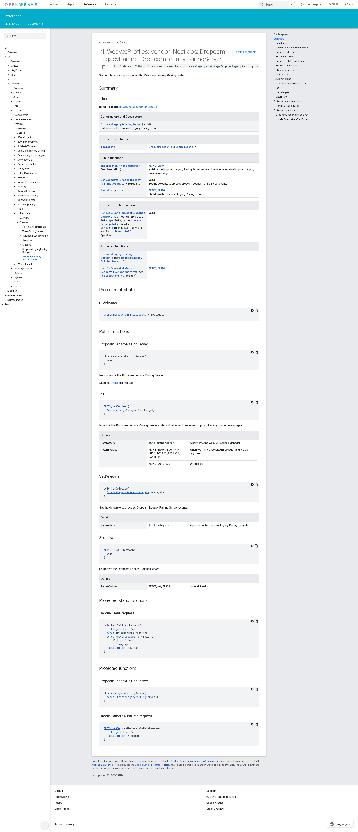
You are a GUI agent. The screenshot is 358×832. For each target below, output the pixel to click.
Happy (71, 4)
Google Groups (215, 802)
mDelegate (108, 147)
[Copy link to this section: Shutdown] (119, 538)
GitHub (333, 4)
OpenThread (62, 808)
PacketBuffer (124, 231)
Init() (115, 383)
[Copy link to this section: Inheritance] (121, 99)
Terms (58, 824)
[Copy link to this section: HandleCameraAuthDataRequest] (156, 716)
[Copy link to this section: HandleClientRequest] (138, 613)
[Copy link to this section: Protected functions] (140, 668)
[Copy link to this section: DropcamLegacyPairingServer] (152, 344)
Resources (111, 4)
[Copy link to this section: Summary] (121, 88)
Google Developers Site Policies (152, 764)
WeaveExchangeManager (124, 165)
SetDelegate (109, 180)
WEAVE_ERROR (157, 165)
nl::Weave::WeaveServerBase (138, 106)
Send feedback (246, 52)
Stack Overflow (215, 808)
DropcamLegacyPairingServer (121, 124)
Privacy (70, 824)
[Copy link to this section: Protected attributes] (140, 290)
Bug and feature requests (221, 796)
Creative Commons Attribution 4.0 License (192, 761)
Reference (90, 4)
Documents (35, 23)
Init (104, 165)
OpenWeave (105, 42)
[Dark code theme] (252, 310)
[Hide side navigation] (45, 825)
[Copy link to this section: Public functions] (133, 332)
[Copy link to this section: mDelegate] (121, 303)
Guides (54, 4)
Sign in (349, 4)
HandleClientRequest (116, 213)
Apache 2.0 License (102, 764)
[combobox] (276, 4)
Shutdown (107, 190)
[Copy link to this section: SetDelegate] (123, 476)
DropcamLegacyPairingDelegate (171, 147)
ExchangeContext (125, 272)
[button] (25, 48)
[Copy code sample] (256, 310)
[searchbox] (25, 36)
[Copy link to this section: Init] (108, 394)
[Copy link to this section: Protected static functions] (151, 601)
